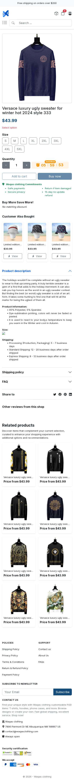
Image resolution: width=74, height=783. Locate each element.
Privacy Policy (10, 655)
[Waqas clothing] (5, 13)
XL (33, 141)
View (15, 256)
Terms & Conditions (13, 661)
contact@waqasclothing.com (21, 731)
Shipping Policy (10, 649)
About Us (43, 655)
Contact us (44, 649)
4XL (7, 149)
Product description (16, 271)
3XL (56, 141)
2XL (44, 141)
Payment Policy (10, 674)
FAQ (5, 381)
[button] (5, 23)
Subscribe (63, 692)
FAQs (41, 661)
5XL (19, 149)
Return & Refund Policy (15, 668)
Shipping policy (13, 372)
